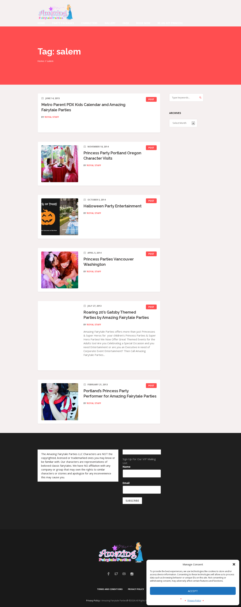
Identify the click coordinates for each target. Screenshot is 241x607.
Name (126, 466)
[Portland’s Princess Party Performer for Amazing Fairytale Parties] (59, 401)
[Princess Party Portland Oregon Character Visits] (59, 163)
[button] (234, 564)
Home (41, 61)
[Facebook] (108, 574)
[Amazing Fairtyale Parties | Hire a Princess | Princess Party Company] (120, 552)
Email (126, 483)
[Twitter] (116, 574)
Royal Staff (52, 117)
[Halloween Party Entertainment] (59, 216)
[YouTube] (124, 574)
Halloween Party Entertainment (112, 206)
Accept (193, 591)
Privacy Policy (194, 600)
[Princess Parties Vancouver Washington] (59, 269)
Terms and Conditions (110, 589)
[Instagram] (131, 574)
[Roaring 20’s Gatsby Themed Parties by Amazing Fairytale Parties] (59, 323)
